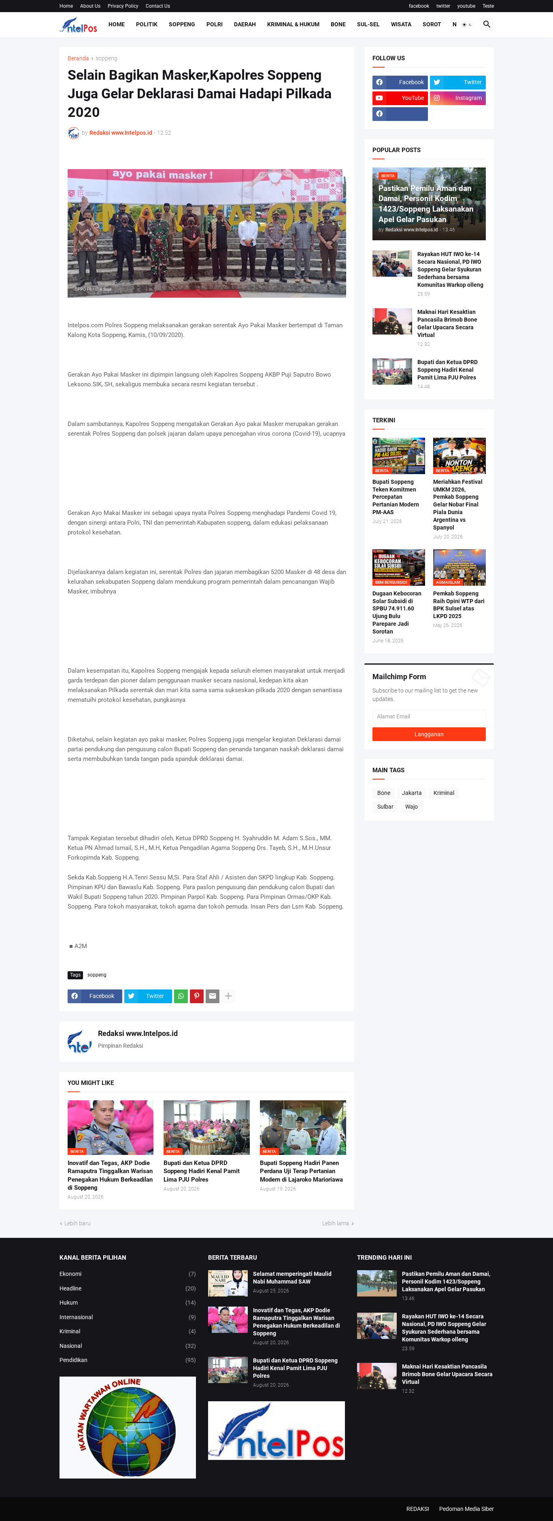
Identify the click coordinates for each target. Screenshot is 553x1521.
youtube (466, 6)
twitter (443, 6)
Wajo (411, 806)
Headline (128, 1288)
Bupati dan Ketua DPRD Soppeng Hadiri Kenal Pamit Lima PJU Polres (202, 1171)
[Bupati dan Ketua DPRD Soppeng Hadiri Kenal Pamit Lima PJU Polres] (392, 371)
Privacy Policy (123, 6)
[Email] (212, 996)
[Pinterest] (197, 996)
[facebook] (400, 114)
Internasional (128, 1317)
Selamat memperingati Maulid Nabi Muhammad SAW (292, 1278)
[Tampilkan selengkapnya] (228, 996)
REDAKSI (417, 1509)
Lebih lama (335, 1223)
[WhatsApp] (181, 996)
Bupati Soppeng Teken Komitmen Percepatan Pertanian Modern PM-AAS (395, 497)
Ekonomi (128, 1274)
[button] (467, 25)
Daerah (245, 24)
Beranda (78, 58)
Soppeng (182, 24)
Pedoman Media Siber (466, 1509)
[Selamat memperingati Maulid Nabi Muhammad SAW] (228, 1283)
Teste (488, 6)
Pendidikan (128, 1360)
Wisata (401, 24)
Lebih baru (77, 1223)
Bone (338, 24)
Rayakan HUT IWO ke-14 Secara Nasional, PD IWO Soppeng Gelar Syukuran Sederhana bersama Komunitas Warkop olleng (450, 269)
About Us (90, 6)
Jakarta (412, 793)
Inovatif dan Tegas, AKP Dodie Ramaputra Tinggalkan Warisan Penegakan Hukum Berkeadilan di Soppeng (110, 1175)
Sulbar (385, 806)
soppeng (106, 58)
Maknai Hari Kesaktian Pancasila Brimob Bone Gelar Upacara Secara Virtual (447, 323)
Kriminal (444, 793)
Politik (146, 24)
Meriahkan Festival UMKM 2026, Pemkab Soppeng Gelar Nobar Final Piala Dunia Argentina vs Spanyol (458, 505)
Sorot (432, 24)
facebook (419, 6)
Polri (214, 24)
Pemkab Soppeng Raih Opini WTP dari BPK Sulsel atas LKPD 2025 (459, 605)
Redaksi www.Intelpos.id (138, 1033)
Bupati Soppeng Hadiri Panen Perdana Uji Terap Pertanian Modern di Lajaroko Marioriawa (301, 1171)
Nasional (128, 1346)
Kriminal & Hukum (293, 24)
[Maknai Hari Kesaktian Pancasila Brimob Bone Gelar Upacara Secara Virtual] (392, 321)
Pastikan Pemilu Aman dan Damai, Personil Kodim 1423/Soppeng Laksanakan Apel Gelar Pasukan (446, 1281)
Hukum (128, 1302)
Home (66, 6)
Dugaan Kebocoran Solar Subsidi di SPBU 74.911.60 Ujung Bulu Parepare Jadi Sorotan (396, 612)
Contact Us (158, 6)
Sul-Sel (368, 24)
